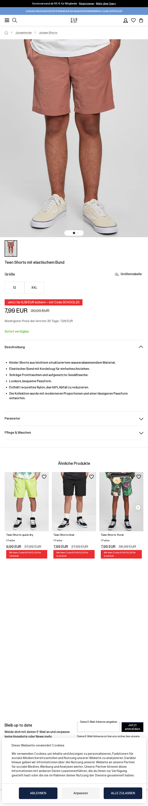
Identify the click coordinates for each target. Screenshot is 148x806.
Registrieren (86, 3)
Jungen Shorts (48, 32)
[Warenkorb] (141, 20)
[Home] (6, 32)
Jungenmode (23, 32)
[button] (74, 233)
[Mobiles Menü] (7, 20)
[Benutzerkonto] (125, 20)
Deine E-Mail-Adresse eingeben (98, 721)
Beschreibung (15, 347)
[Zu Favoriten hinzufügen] (44, 477)
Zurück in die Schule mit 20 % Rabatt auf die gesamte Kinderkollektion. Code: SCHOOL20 (74, 10)
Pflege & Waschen (18, 432)
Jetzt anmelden (132, 727)
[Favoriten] (133, 20)
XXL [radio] (34, 287)
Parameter (12, 418)
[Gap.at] (74, 20)
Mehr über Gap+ (106, 3)
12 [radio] (14, 287)
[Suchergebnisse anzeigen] (14, 20)
